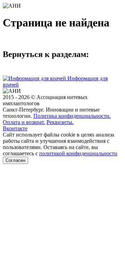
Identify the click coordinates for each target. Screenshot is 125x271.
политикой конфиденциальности (78, 153)
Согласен (15, 160)
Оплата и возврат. (24, 122)
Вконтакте (15, 128)
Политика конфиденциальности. (72, 116)
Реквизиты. (60, 122)
